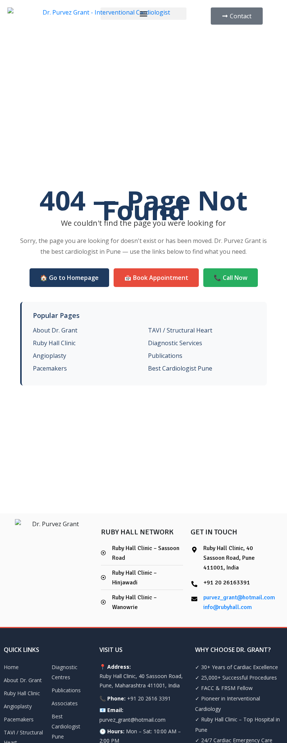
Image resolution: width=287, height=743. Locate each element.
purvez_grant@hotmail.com (239, 597)
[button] (143, 13)
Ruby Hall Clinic (54, 343)
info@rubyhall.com (227, 607)
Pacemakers (50, 368)
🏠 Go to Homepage (69, 278)
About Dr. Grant (55, 330)
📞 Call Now (230, 278)
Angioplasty (49, 356)
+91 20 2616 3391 (149, 698)
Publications (165, 356)
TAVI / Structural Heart (180, 330)
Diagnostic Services (175, 343)
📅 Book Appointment (156, 278)
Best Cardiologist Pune (180, 368)
